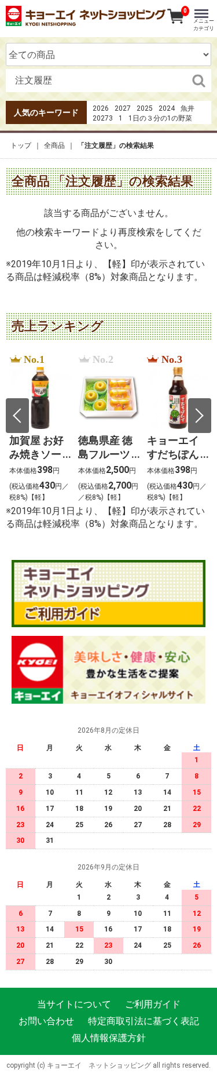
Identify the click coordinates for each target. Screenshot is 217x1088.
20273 (103, 118)
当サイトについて (74, 1004)
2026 (101, 108)
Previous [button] (17, 415)
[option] (40, 428)
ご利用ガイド (153, 1004)
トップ (20, 145)
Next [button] (199, 415)
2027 (123, 108)
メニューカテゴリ (203, 24)
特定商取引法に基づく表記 (143, 1021)
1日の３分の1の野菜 (160, 118)
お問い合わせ (46, 1021)
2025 (145, 108)
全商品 (54, 145)
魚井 (187, 108)
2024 (167, 108)
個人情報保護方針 (109, 1037)
